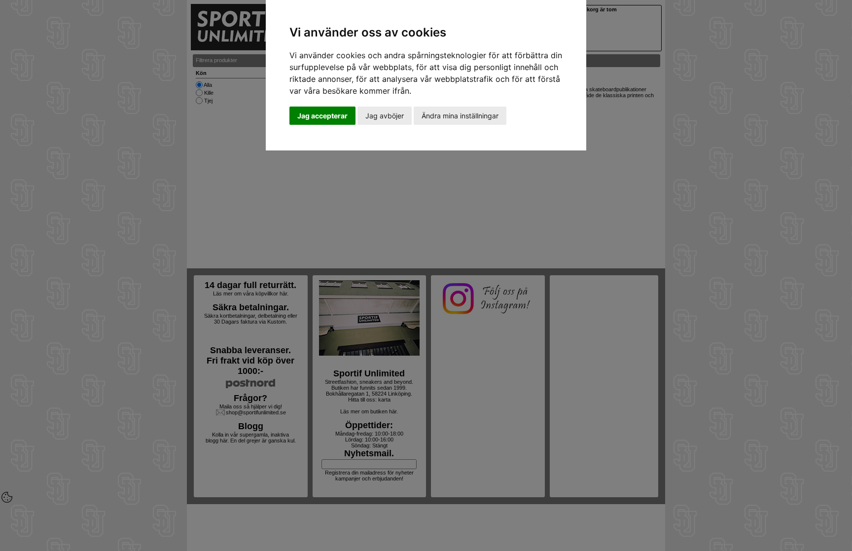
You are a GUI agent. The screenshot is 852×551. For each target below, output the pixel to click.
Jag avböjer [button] (384, 115)
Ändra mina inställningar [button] (460, 115)
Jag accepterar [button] (322, 115)
